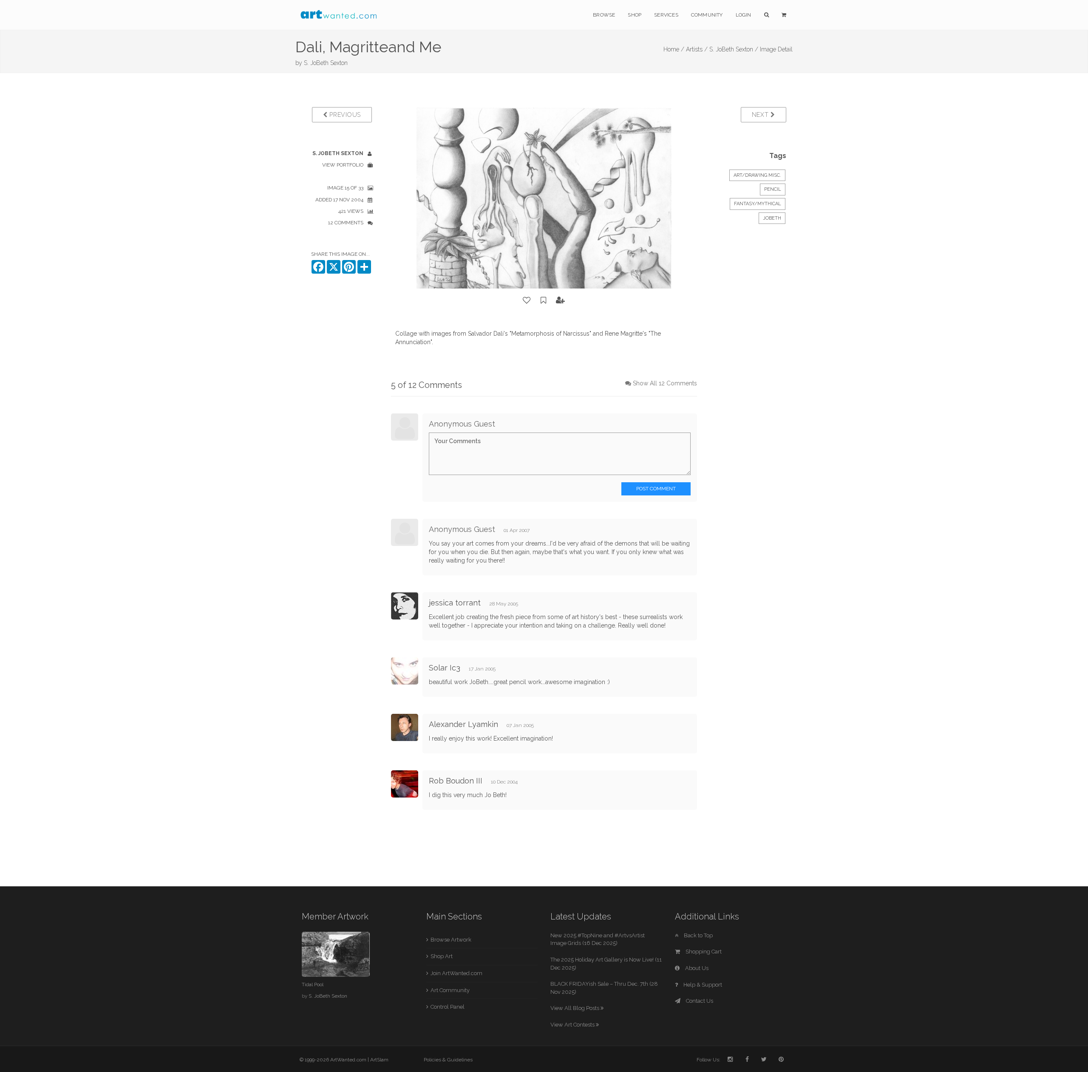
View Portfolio (342, 165)
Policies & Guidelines (448, 1060)
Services (666, 15)
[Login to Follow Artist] (561, 300)
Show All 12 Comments (665, 383)
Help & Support (702, 984)
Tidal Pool (312, 984)
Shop (634, 15)
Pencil (772, 189)
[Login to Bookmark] (543, 300)
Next (761, 114)
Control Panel (448, 1007)
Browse (604, 15)
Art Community (450, 990)
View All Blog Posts (575, 1008)
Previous (344, 114)
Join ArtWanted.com (456, 973)
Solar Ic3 (444, 667)
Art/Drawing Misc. (757, 175)
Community (707, 15)
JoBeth (772, 218)
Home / (673, 49)
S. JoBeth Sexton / (733, 49)
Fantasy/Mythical (757, 203)
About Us (696, 968)
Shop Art (442, 956)
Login (743, 15)
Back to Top (698, 935)
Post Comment (656, 489)
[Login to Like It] (527, 300)
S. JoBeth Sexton (326, 62)
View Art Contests (573, 1024)
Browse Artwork (451, 939)
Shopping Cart (703, 951)
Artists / (697, 49)
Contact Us (699, 1001)
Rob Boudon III (455, 780)
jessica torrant (455, 602)
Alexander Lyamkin (463, 724)
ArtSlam (379, 1060)
